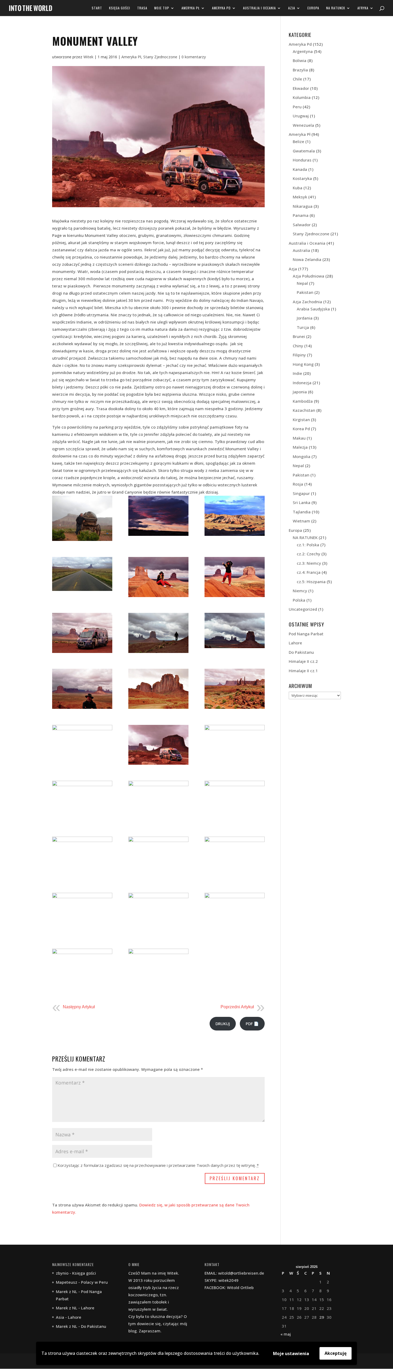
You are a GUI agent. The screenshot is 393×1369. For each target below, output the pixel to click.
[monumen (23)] (158, 577)
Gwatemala (304, 150)
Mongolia (301, 456)
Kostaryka (302, 178)
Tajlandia (302, 511)
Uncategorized (303, 609)
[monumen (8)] (158, 857)
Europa (313, 8)
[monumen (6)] (82, 913)
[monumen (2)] (158, 969)
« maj (285, 1334)
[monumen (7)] (235, 857)
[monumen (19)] (235, 630)
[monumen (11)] (158, 801)
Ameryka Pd (221, 8)
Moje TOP (161, 8)
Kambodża (303, 401)
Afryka (362, 8)
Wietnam (301, 521)
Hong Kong (303, 364)
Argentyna (303, 51)
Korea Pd (301, 428)
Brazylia (300, 69)
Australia (301, 250)
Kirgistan (301, 419)
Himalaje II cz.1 (303, 670)
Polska (299, 600)
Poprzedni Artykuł (237, 1007)
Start (97, 8)
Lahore (295, 642)
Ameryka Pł (191, 8)
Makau (299, 438)
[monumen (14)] (158, 745)
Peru (297, 106)
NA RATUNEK (335, 8)
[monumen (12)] (82, 801)
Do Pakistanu (301, 652)
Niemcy (300, 590)
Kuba (297, 187)
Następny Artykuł (79, 1007)
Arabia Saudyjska (313, 309)
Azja (291, 8)
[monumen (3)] (82, 969)
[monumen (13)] (235, 745)
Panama (301, 215)
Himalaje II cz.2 (303, 661)
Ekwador (301, 88)
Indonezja (302, 382)
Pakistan (305, 292)
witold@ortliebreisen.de (241, 1273)
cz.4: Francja (309, 572)
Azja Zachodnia (307, 301)
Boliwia (299, 60)
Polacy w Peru (94, 1282)
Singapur (301, 493)
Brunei (299, 336)
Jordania (305, 318)
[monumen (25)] (235, 516)
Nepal (302, 283)
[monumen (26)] (158, 516)
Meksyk (300, 196)
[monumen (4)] (235, 913)
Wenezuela (303, 125)
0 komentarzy (194, 56)
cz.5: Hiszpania (311, 581)
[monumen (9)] (82, 857)
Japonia (300, 391)
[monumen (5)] (158, 913)
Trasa (142, 8)
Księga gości (119, 8)
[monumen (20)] (158, 633)
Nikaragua (303, 206)
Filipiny (299, 354)
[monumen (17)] (158, 689)
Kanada (300, 169)
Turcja (303, 327)
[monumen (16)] (235, 689)
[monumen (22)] (235, 577)
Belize (298, 141)
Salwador (302, 224)
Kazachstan (304, 410)
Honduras (302, 160)
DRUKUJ (222, 1023)
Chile (297, 79)
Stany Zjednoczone (160, 56)
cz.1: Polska (308, 544)
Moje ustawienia (291, 1353)
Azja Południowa (308, 276)
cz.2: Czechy (308, 553)
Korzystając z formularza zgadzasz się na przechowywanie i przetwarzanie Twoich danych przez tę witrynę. (158, 1165)
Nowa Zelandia (307, 259)
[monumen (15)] (82, 745)
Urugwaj (301, 115)
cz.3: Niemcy (309, 563)
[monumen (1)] (82, 518)
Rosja (298, 484)
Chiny (298, 345)
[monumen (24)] (82, 574)
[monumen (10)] (235, 801)
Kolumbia (302, 97)
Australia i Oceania (259, 8)
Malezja (300, 447)
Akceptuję (335, 1353)
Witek (88, 56)
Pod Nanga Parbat (306, 633)
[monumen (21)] (82, 633)
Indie (297, 373)
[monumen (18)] (82, 689)
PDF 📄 (252, 1023)
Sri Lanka (301, 502)
